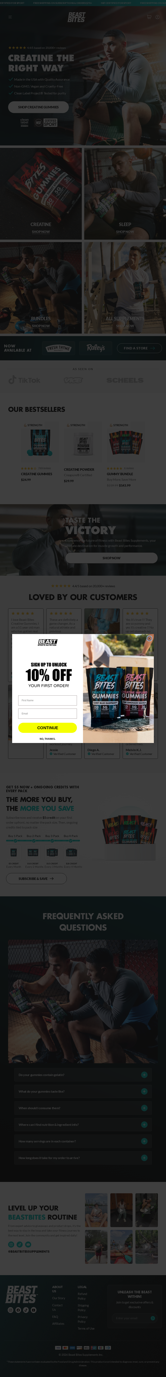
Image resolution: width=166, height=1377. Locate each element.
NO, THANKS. (47, 739)
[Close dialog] (149, 638)
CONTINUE (47, 728)
